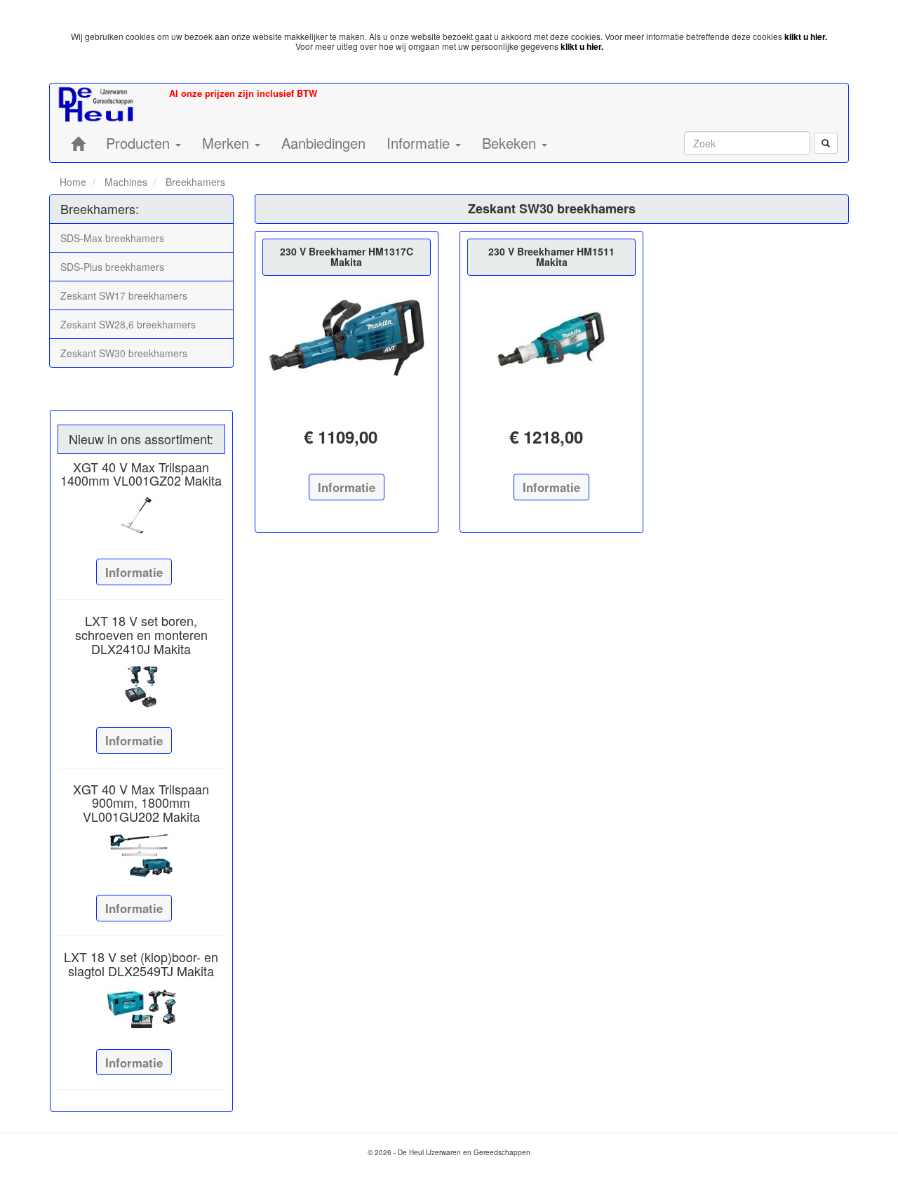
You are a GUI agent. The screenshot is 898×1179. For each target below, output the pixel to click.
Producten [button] (140, 143)
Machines (124, 182)
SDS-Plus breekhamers (112, 267)
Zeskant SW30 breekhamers (123, 353)
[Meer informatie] (141, 518)
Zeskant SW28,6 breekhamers (128, 324)
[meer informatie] (346, 339)
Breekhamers (194, 182)
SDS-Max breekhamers (112, 238)
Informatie (134, 572)
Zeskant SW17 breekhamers (123, 295)
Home (73, 182)
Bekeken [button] (511, 143)
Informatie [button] (420, 143)
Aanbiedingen (323, 143)
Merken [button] (227, 143)
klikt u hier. (805, 36)
